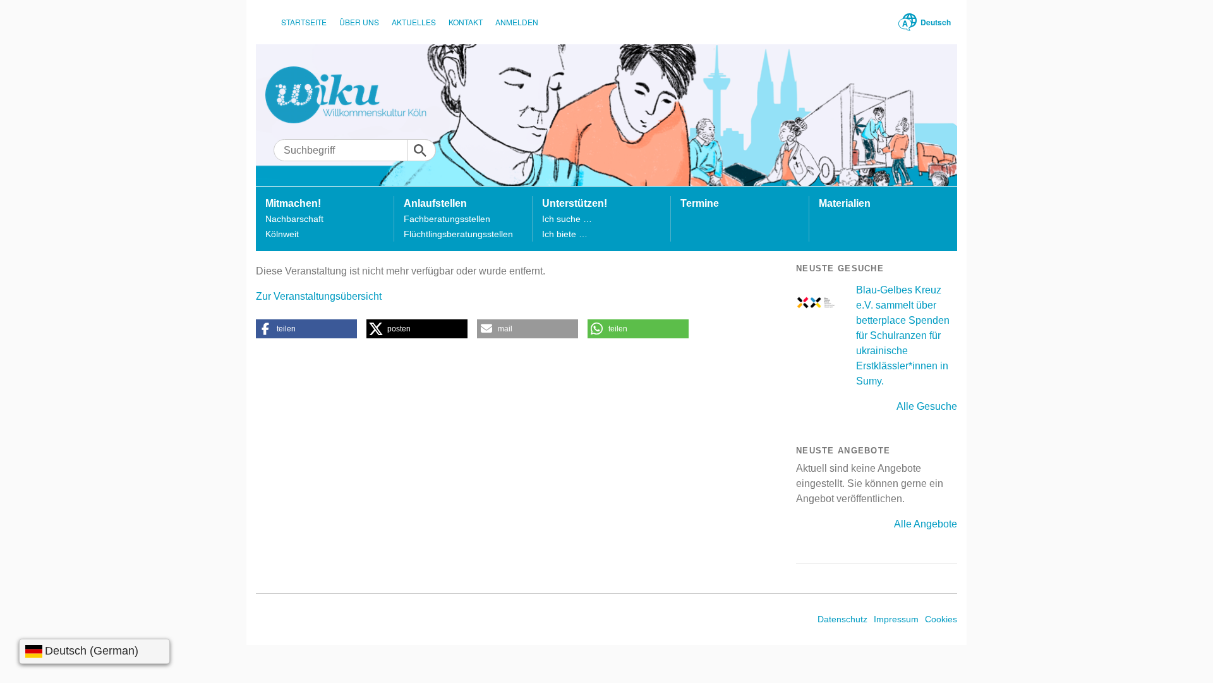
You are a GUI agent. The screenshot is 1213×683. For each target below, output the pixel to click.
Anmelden (516, 21)
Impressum (896, 619)
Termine (699, 203)
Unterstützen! (574, 203)
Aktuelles (414, 21)
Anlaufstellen (435, 203)
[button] (306, 328)
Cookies (941, 619)
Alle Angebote (925, 524)
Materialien (845, 203)
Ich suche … (567, 219)
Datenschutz (842, 619)
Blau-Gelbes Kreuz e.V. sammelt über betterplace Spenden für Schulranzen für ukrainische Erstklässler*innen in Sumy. (903, 335)
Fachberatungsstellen (447, 219)
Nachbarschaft (294, 219)
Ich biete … (565, 234)
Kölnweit (282, 234)
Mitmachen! (293, 203)
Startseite (304, 21)
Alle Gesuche (926, 406)
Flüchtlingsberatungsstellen (458, 234)
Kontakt (466, 21)
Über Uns (359, 21)
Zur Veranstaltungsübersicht (319, 296)
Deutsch (935, 22)
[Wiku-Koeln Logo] (354, 94)
